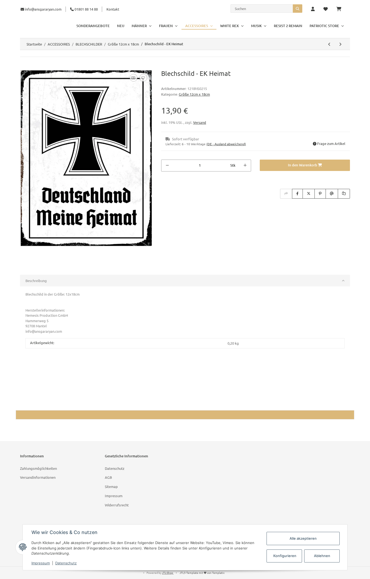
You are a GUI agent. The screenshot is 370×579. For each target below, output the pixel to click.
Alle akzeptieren (303, 538)
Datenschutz (114, 468)
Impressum (113, 495)
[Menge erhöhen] (245, 165)
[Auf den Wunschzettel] (143, 78)
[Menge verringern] (167, 165)
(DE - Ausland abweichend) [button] (226, 144)
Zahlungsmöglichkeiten (38, 468)
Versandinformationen (38, 477)
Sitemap (111, 486)
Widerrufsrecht (117, 505)
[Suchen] (297, 8)
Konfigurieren (284, 556)
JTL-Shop (168, 573)
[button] (313, 9)
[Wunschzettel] (325, 9)
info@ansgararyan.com (43, 9)
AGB (108, 477)
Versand (199, 122)
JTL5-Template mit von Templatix (202, 573)
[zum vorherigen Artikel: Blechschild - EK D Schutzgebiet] (329, 44)
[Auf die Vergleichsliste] (133, 78)
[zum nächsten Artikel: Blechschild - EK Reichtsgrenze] (340, 44)
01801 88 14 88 (86, 9)
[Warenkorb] (341, 9)
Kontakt (112, 9)
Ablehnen (322, 556)
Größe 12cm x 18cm (194, 94)
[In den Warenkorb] (24, 67)
